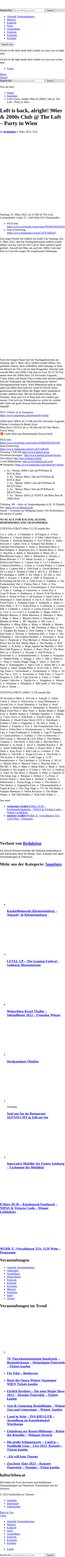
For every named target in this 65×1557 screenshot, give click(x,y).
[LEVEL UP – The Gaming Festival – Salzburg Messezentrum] (36, 938)
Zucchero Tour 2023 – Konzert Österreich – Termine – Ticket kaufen (33, 1465)
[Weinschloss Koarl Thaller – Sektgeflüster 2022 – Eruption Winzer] (36, 988)
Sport (10, 25)
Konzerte (12, 35)
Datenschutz (13, 1506)
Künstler (11, 38)
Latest (10, 68)
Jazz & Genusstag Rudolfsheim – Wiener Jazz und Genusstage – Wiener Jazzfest (36, 1407)
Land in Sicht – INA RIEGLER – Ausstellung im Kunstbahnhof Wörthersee (31, 1420)
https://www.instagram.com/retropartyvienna (24, 415)
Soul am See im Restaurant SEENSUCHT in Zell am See (27, 1115)
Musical (11, 19)
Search (50, 10)
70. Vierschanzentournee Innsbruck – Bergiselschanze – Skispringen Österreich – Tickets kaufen (36, 1362)
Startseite (12, 1500)
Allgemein (12, 1270)
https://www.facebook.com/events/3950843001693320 (30, 442)
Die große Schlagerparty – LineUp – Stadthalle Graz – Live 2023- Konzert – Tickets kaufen (35, 1445)
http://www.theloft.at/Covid (38, 461)
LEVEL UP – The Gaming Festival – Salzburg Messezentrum (33, 963)
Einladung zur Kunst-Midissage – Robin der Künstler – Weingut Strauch (35, 1433)
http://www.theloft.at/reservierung (42, 455)
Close (3, 1515)
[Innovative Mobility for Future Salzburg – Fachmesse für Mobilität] (36, 1141)
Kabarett (11, 22)
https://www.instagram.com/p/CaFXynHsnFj (31, 232)
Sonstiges (53, 864)
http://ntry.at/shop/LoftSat (27, 458)
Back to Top (7, 1512)
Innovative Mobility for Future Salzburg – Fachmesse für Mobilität (35, 1165)
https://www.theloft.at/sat (35, 452)
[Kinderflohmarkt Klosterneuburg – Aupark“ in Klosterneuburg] (36, 888)
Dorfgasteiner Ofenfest (23, 1061)
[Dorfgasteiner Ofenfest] (36, 1038)
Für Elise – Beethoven (22, 1373)
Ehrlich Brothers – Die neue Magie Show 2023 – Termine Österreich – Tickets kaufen (36, 1395)
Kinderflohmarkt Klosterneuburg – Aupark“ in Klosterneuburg (32, 913)
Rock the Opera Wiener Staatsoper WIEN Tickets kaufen (32, 1382)
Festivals (11, 32)
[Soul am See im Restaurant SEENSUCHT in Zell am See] (36, 1085)
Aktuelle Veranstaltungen (20, 16)
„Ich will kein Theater (22, 1456)
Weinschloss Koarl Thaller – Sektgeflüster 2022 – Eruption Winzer (33, 1013)
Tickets (11, 1298)
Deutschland (14, 1276)
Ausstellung (13, 28)
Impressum (13, 1503)
